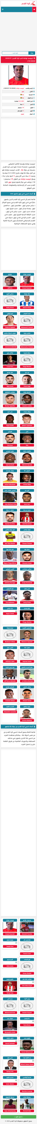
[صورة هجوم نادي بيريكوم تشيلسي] (27, 1108)
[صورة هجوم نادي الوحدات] (10, 1010)
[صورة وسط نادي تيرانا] (27, 1010)
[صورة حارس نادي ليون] (10, 364)
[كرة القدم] (34, 9)
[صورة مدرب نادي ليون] (27, 384)
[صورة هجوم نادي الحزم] (27, 951)
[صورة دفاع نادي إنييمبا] (10, 1041)
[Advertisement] (18, 31)
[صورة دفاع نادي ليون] (10, 384)
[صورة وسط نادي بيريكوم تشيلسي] (10, 1081)
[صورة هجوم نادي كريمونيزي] (27, 983)
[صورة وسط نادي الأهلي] (27, 931)
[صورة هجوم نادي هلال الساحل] (27, 971)
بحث (32, 53)
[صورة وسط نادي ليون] (10, 305)
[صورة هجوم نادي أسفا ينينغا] (27, 1089)
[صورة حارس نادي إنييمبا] (27, 1062)
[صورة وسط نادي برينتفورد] (10, 990)
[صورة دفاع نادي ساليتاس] (10, 1069)
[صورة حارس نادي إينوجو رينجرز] (27, 1022)
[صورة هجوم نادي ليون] (27, 285)
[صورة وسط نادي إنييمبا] (27, 1049)
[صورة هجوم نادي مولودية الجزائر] (10, 944)
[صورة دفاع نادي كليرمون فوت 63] (10, 963)
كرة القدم (26, 3)
